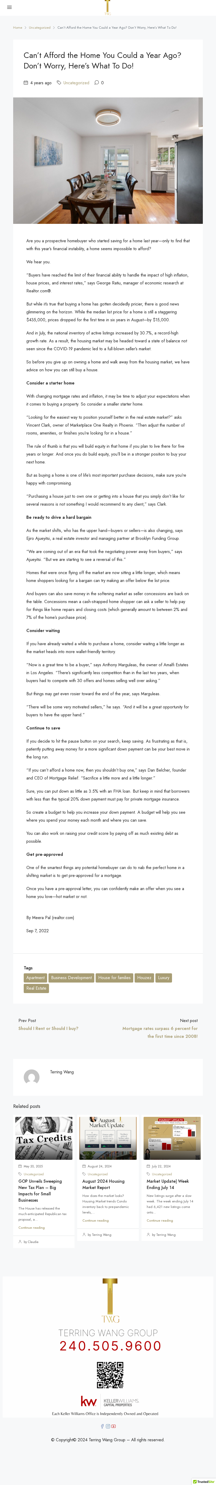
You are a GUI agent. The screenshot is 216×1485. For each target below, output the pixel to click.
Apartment (35, 978)
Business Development (71, 978)
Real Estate (36, 988)
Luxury (163, 978)
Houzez (144, 978)
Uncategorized (40, 27)
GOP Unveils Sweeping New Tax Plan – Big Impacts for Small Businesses (40, 1190)
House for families (114, 978)
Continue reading (31, 1227)
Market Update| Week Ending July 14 (168, 1184)
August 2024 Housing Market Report (103, 1184)
